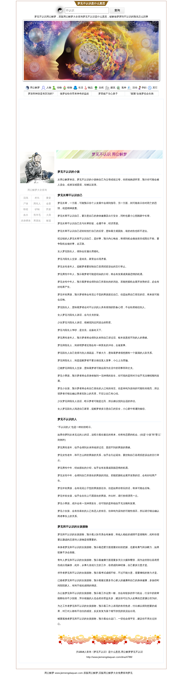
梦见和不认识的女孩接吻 (73, 526)
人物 (48, 87)
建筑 (112, 87)
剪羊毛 (37, 215)
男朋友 (37, 220)
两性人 (37, 203)
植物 (69, 87)
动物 (59, 87)
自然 (101, 87)
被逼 (48, 220)
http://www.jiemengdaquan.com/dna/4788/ (109, 657)
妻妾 (48, 197)
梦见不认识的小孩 (69, 171)
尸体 (25, 203)
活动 (134, 87)
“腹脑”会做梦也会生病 (141, 93)
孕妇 (144, 87)
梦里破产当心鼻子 (108, 93)
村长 (37, 197)
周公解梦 (35, 87)
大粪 (48, 215)
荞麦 (48, 209)
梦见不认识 (100, 651)
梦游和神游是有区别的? (41, 93)
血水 (25, 215)
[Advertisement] (91, 124)
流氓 (25, 197)
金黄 (48, 203)
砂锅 (37, 209)
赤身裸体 (26, 220)
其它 (155, 87)
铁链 (25, 209)
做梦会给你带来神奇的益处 (74, 93)
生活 (80, 87)
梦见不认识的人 (67, 419)
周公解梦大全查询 (37, 189)
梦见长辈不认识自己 (70, 195)
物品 (90, 87)
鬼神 (123, 87)
